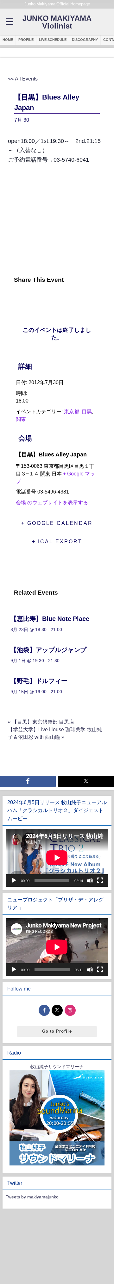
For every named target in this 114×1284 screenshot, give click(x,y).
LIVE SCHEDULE (52, 40)
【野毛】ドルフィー (38, 681)
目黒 (87, 411)
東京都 (71, 411)
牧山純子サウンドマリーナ (57, 1066)
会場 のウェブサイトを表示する (52, 502)
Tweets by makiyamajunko (32, 1197)
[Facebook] (15, 298)
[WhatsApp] (61, 298)
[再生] (14, 880)
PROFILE (26, 40)
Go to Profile (57, 1031)
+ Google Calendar (57, 523)
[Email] (46, 298)
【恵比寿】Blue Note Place (49, 619)
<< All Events (23, 78)
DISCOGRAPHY (85, 40)
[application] (57, 858)
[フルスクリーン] (100, 880)
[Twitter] (29, 298)
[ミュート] (90, 880)
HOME (8, 40)
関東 (21, 419)
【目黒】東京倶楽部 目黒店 (41, 721)
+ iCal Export (57, 541)
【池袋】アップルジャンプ (48, 650)
